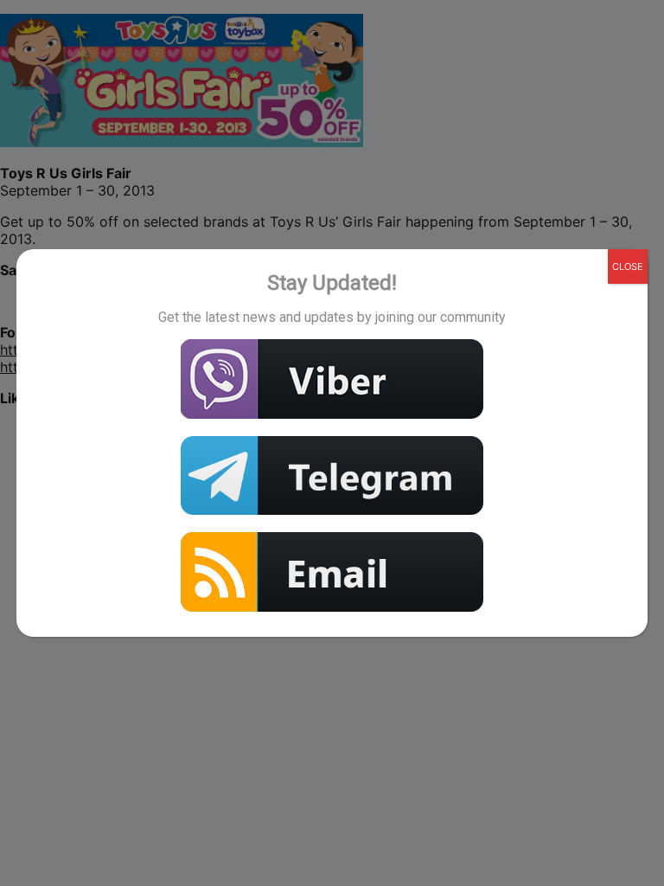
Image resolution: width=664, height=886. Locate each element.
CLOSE (627, 266)
